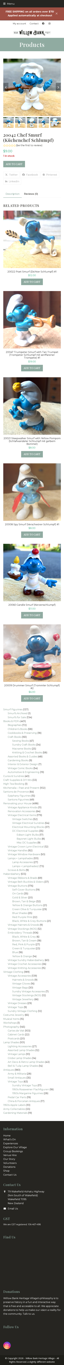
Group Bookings (13, 1151)
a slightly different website (41, 1361)
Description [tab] (12, 193)
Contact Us (9, 1174)
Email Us (13, 1208)
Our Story (9, 1159)
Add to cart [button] (32, 281)
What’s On (9, 1139)
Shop (6, 1170)
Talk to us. (29, 1313)
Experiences (10, 1143)
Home (7, 1135)
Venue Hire (10, 1155)
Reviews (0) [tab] (31, 193)
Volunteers (10, 1163)
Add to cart (14, 164)
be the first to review (29, 145)
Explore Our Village (15, 1147)
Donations (9, 1167)
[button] (9, 3)
